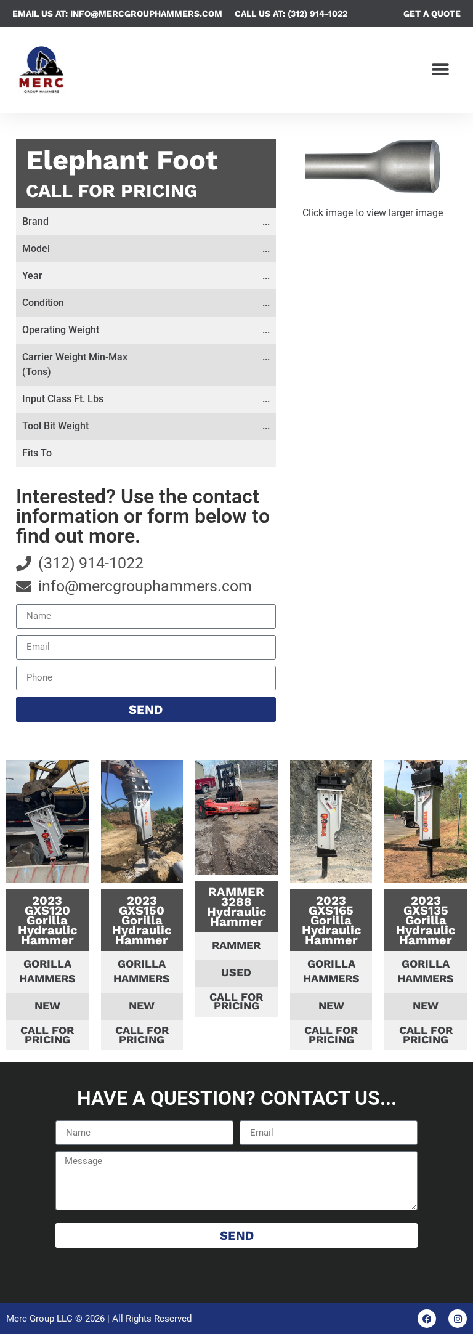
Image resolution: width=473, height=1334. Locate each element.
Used (236, 972)
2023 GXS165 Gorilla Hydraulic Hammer (331, 920)
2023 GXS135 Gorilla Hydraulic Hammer (425, 920)
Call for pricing (112, 190)
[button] (441, 70)
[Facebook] (427, 1318)
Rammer (236, 945)
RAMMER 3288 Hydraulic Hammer (236, 906)
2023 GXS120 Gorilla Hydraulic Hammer (47, 920)
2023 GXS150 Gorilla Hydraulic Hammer (141, 920)
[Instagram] (457, 1318)
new (47, 1005)
